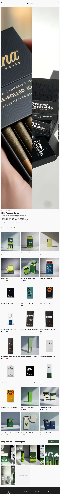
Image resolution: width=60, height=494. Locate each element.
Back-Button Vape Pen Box (8, 329)
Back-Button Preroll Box (7, 303)
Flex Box (3, 253)
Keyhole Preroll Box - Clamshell (29, 356)
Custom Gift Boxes (45, 253)
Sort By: (10, 227)
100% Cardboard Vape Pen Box (48, 382)
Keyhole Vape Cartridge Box (47, 356)
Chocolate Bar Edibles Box (28, 253)
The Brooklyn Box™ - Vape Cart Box (48, 330)
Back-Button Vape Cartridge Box (29, 382)
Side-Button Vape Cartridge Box (9, 407)
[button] (1, 2)
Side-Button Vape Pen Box (47, 303)
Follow (54, 441)
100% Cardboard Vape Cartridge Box (29, 304)
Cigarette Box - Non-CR (46, 407)
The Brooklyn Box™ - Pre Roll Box (29, 329)
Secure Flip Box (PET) (45, 433)
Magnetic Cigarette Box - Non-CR (10, 433)
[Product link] (10, 244)
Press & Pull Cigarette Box (27, 407)
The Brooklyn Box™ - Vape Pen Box (10, 356)
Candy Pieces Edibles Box (46, 278)
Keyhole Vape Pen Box (7, 382)
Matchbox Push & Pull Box (27, 433)
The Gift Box (4, 278)
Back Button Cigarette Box (28, 278)
